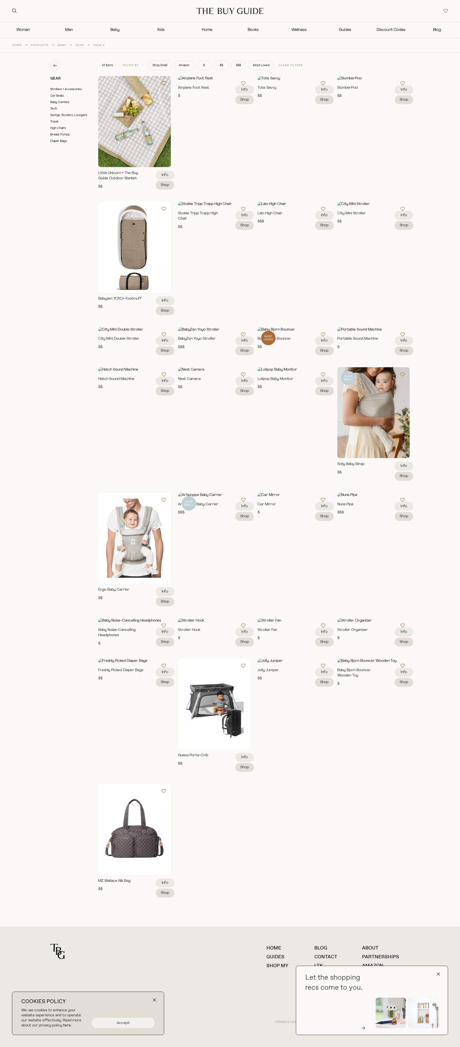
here (67, 1025)
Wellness (299, 30)
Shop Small (160, 65)
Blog (437, 30)
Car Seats (57, 95)
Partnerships (380, 957)
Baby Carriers (59, 102)
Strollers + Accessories (66, 89)
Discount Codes (391, 30)
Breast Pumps (60, 134)
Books (253, 30)
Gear (79, 45)
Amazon (184, 65)
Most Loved (261, 65)
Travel (54, 121)
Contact (325, 957)
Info (165, 175)
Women (23, 30)
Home (207, 30)
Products (40, 45)
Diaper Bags (58, 141)
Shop (165, 185)
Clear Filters (291, 65)
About (370, 948)
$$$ (238, 65)
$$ (221, 65)
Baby (115, 30)
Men (69, 30)
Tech (53, 108)
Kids (161, 30)
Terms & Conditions (293, 1022)
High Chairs (58, 128)
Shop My (277, 966)
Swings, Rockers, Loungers (68, 115)
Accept (123, 1023)
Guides (345, 30)
